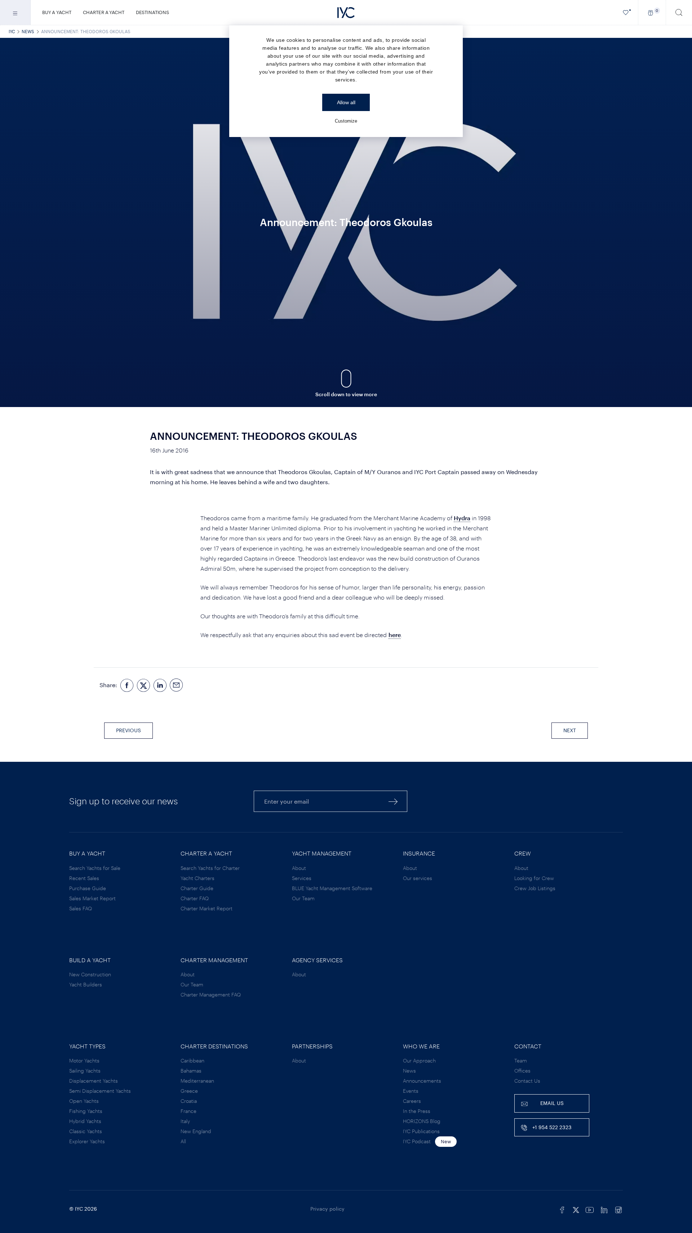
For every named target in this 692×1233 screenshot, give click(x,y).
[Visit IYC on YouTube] (589, 1209)
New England (196, 1131)
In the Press (416, 1111)
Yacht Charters (197, 878)
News (28, 31)
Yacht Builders (85, 984)
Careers (412, 1101)
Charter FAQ (195, 898)
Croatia (189, 1101)
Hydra (462, 517)
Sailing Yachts (85, 1071)
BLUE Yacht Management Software (332, 888)
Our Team (303, 898)
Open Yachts (84, 1101)
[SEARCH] (679, 12)
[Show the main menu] (15, 12)
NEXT (569, 730)
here (395, 634)
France (188, 1111)
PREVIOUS (128, 730)
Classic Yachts (85, 1131)
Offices (522, 1071)
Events (410, 1091)
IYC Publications (421, 1131)
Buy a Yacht (56, 12)
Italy (185, 1121)
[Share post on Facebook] (127, 685)
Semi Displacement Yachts (100, 1091)
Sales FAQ (80, 908)
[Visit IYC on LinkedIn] (604, 1209)
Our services (417, 878)
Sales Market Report (92, 898)
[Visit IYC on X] (576, 1209)
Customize (346, 121)
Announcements (422, 1081)
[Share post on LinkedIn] (160, 685)
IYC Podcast (417, 1141)
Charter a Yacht (103, 12)
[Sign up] (393, 801)
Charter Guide (197, 888)
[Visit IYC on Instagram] (618, 1209)
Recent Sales (84, 878)
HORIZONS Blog (421, 1121)
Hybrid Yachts (85, 1121)
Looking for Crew (534, 878)
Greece (189, 1091)
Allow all (346, 102)
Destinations (152, 12)
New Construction (90, 974)
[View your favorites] (625, 12)
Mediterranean (197, 1081)
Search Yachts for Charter (210, 868)
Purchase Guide (87, 888)
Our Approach (419, 1060)
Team (520, 1060)
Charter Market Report (206, 908)
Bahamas (191, 1071)
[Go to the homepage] (346, 12)
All (183, 1141)
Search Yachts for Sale (94, 868)
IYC (12, 31)
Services (301, 878)
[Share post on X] (143, 685)
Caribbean (192, 1060)
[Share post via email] (176, 685)
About (299, 868)
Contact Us (527, 1081)
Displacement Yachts (93, 1081)
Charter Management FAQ (211, 994)
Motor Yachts (84, 1060)
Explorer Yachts (87, 1141)
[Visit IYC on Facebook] (562, 1209)
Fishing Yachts (85, 1111)
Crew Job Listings (534, 888)
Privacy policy (327, 1209)
